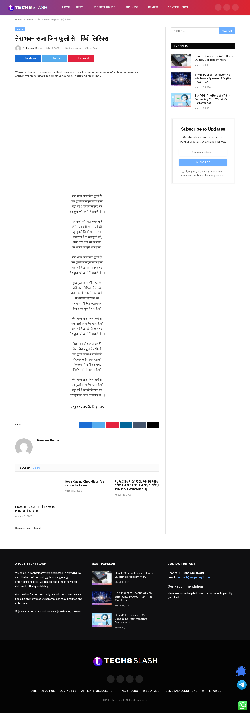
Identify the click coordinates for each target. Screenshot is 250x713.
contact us (68, 691)
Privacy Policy (204, 175)
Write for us (211, 691)
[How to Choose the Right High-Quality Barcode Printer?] (181, 61)
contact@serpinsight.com (194, 577)
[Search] (243, 7)
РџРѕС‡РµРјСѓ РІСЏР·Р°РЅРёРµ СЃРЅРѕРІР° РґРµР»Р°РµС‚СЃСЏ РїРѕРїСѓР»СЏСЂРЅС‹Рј (137, 485)
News (80, 7)
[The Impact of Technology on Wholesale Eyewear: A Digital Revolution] (181, 79)
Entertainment (104, 7)
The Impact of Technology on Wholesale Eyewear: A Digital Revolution (213, 78)
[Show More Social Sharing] (98, 58)
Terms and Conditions (180, 691)
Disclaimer (151, 691)
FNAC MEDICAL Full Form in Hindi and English (35, 509)
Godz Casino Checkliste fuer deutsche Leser (85, 483)
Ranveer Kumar (34, 48)
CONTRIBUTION (178, 7)
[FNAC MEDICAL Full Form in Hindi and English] (37, 489)
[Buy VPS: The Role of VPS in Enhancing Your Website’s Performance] (181, 100)
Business (132, 7)
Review (153, 7)
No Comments (73, 48)
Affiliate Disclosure (96, 691)
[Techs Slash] (27, 7)
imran (20, 29)
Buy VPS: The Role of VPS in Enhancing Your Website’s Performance (212, 99)
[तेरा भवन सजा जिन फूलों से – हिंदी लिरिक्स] (87, 125)
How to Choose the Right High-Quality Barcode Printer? (214, 58)
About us (48, 691)
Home (66, 7)
